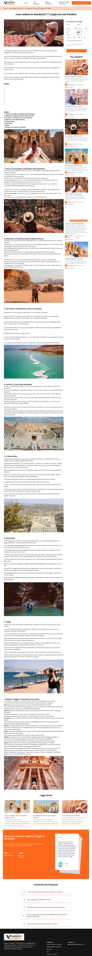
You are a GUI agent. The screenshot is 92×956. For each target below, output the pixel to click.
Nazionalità (68, 30)
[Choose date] (75, 28)
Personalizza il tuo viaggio (81, 3)
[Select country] (78, 32)
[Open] (75, 32)
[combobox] (69, 32)
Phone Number (80, 30)
